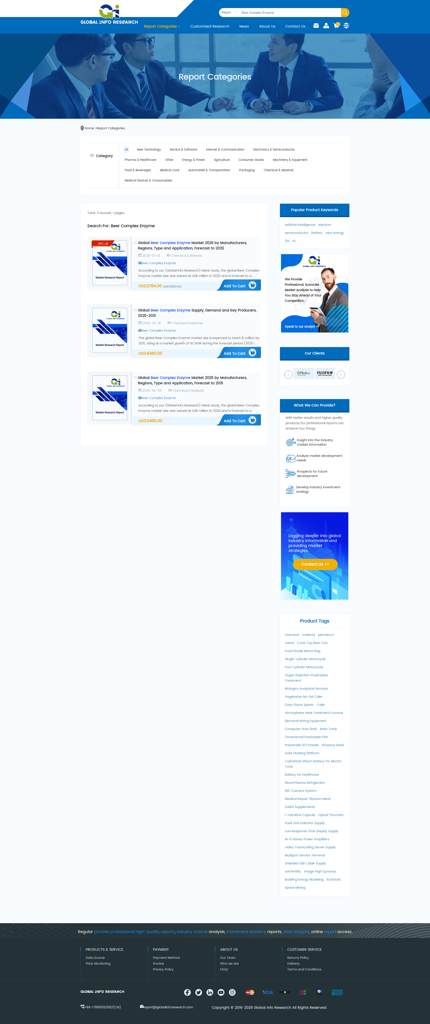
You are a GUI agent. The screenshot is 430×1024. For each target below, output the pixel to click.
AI (293, 241)
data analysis (296, 932)
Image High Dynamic (320, 871)
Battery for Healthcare (302, 774)
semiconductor (296, 232)
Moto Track (328, 729)
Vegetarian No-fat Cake (303, 696)
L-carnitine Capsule (300, 815)
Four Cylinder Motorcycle (304, 667)
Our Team (228, 957)
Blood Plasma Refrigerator (305, 782)
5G (287, 241)
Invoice (158, 963)
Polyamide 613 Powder (302, 745)
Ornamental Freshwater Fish (306, 737)
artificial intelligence (300, 224)
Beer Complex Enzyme (158, 263)
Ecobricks (334, 879)
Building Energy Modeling (304, 879)
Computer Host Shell (301, 729)
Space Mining (295, 887)
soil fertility (293, 871)
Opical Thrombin (331, 815)
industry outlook (192, 932)
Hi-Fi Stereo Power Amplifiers (307, 839)
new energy (335, 232)
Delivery (293, 963)
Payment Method (166, 957)
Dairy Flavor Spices (299, 704)
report (330, 932)
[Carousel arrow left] (288, 375)
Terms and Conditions (304, 969)
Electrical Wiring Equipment (305, 721)
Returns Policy (298, 957)
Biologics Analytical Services (306, 688)
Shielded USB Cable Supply (305, 863)
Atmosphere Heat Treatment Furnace (314, 712)
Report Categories (160, 26)
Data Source (95, 957)
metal (289, 643)
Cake (321, 704)
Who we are (229, 963)
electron (324, 224)
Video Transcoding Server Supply (310, 847)
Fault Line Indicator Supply (305, 823)
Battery (316, 232)
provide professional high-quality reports (134, 932)
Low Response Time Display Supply (311, 831)
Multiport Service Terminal (305, 855)
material (308, 634)
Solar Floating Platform (302, 753)
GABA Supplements (300, 807)
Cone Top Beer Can (312, 643)
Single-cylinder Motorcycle (305, 659)
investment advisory (246, 932)
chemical (292, 634)
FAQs (224, 969)
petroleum (326, 634)
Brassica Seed (333, 745)
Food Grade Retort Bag (302, 651)
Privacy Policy (163, 969)
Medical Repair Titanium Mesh (308, 798)
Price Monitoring (98, 963)
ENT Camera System (300, 790)
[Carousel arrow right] (341, 375)
